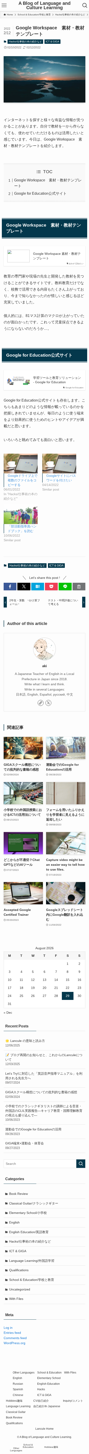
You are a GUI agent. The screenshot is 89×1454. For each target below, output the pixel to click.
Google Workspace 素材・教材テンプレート (57, 256)
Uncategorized (19, 1289)
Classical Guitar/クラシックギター (33, 1203)
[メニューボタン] (4, 5)
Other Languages (23, 1372)
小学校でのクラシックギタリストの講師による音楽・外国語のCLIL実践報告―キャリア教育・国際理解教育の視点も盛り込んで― (43, 1112)
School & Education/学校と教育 (31, 1280)
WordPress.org (14, 1343)
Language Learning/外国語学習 (31, 1261)
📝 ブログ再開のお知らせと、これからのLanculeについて (43, 1059)
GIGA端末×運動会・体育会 (24, 1145)
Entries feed (12, 1333)
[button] (10, 587)
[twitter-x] (48, 703)
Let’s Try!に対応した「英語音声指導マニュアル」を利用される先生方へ (43, 1078)
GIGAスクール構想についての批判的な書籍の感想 (41, 1094)
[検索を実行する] (80, 1163)
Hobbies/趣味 (14, 1400)
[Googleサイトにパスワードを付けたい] (59, 463)
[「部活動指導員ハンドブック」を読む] (21, 514)
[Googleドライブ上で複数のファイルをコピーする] (21, 463)
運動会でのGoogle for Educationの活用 (33, 1131)
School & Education (49, 1372)
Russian (18, 1383)
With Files (16, 1299)
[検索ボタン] (85, 5)
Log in (8, 1327)
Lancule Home (44, 1428)
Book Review (18, 1194)
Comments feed (15, 1338)
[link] (41, 703)
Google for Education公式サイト (40, 193)
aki (44, 666)
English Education (48, 1383)
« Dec (8, 1012)
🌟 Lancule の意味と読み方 (25, 1043)
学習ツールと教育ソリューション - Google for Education (57, 380)
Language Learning (18, 1406)
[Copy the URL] (79, 587)
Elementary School (49, 1377)
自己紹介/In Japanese (46, 1406)
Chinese (18, 1394)
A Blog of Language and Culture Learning (44, 5)
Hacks (41, 1389)
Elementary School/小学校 (28, 1213)
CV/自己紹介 (41, 1400)
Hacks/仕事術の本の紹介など (25, 41)
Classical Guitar (16, 1411)
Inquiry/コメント (73, 1400)
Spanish (18, 1389)
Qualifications (19, 1270)
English (14, 1222)
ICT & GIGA (52, 41)
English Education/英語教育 (29, 1232)
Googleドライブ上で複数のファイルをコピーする (22, 480)
